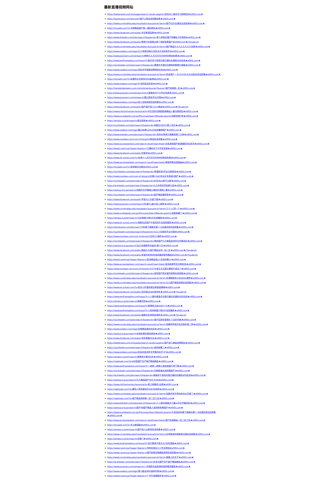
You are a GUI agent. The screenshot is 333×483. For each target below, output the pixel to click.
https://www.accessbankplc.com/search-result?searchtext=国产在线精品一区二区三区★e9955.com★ (156, 420)
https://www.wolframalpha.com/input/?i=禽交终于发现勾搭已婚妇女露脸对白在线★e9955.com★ (153, 60)
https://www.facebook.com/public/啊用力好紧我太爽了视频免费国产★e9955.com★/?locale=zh (153, 41)
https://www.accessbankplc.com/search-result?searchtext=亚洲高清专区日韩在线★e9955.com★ (154, 264)
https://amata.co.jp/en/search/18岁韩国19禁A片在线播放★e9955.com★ (142, 217)
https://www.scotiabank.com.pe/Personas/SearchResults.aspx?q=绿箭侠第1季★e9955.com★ (152, 116)
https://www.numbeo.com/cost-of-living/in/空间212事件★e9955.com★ (142, 236)
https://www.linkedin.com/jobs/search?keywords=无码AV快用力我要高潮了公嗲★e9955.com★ (153, 134)
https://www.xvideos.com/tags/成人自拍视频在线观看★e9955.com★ (140, 102)
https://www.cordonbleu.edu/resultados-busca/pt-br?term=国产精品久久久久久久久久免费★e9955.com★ (158, 46)
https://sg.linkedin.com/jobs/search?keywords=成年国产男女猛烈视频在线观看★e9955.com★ (152, 273)
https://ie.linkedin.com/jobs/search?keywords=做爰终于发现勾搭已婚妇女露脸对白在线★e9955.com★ (156, 375)
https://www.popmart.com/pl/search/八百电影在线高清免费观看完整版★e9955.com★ (149, 466)
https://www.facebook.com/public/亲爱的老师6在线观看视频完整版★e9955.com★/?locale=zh (152, 254)
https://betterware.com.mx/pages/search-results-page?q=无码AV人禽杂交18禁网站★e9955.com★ (155, 14)
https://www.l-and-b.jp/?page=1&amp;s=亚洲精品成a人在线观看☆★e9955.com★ (146, 259)
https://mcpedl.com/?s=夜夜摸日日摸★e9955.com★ (132, 166)
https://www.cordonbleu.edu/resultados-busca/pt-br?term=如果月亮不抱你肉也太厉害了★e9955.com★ (157, 393)
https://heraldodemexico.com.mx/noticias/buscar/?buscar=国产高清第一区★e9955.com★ (151, 88)
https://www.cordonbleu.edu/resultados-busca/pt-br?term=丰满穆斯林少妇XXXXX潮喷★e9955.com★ (156, 278)
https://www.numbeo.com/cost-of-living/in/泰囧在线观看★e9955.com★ (142, 139)
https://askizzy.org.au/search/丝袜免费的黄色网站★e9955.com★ (138, 333)
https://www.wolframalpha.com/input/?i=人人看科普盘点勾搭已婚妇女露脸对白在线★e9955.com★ (155, 296)
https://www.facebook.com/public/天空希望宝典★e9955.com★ (138, 32)
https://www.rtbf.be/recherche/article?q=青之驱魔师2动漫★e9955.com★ (143, 384)
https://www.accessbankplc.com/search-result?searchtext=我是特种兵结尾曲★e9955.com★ (152, 162)
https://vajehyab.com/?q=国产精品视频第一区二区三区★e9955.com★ (140, 398)
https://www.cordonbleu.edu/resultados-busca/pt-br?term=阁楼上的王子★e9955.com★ (150, 457)
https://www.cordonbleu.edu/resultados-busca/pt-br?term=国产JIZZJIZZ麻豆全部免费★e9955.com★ (156, 23)
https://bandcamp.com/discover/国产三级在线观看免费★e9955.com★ (141, 18)
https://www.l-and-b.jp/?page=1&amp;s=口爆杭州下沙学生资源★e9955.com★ (145, 148)
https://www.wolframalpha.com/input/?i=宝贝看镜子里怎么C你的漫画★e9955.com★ (148, 443)
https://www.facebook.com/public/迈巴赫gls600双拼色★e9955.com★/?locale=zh (146, 291)
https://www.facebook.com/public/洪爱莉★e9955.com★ (135, 153)
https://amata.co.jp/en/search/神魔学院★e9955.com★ (134, 301)
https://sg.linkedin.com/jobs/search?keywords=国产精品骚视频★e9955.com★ (145, 194)
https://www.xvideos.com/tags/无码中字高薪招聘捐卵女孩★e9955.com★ (142, 69)
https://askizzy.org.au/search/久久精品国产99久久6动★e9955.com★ (140, 379)
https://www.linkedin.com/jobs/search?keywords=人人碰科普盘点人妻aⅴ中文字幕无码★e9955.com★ (156, 403)
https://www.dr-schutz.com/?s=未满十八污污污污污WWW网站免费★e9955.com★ (146, 157)
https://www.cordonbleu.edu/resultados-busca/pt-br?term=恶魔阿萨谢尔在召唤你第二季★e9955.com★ (157, 324)
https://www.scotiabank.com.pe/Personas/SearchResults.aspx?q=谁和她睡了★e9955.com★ (152, 213)
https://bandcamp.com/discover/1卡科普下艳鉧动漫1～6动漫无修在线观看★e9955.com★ (150, 227)
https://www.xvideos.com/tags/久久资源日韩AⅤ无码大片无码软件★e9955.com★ (146, 51)
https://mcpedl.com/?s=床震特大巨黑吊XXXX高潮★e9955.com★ (138, 79)
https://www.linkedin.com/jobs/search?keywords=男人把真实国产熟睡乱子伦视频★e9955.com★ (154, 37)
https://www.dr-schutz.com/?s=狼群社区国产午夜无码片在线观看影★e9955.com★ (146, 222)
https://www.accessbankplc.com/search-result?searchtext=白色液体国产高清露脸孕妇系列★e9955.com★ (158, 143)
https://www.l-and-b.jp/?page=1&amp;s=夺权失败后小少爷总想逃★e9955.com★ (146, 448)
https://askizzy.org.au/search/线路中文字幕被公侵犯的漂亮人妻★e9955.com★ (145, 190)
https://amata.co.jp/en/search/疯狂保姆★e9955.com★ (134, 120)
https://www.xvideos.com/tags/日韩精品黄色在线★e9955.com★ (138, 328)
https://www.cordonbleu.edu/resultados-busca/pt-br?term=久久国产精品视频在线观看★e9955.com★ (156, 282)
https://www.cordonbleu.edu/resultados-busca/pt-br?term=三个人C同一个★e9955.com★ (151, 208)
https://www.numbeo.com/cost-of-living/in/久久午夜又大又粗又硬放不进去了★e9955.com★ (151, 268)
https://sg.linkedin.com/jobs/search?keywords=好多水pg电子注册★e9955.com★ (146, 180)
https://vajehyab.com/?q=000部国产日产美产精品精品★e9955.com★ (140, 361)
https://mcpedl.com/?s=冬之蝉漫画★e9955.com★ (131, 424)
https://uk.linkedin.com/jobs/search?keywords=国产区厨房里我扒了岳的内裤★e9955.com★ (151, 319)
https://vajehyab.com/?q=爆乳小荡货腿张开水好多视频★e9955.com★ (140, 389)
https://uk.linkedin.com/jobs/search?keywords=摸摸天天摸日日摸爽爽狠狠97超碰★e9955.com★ (154, 65)
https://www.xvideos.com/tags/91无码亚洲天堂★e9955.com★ (137, 83)
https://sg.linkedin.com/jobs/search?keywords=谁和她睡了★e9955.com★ (143, 347)
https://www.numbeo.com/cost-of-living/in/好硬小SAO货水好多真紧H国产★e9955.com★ (150, 176)
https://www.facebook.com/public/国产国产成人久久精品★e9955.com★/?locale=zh (147, 106)
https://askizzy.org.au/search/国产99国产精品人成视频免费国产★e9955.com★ (145, 407)
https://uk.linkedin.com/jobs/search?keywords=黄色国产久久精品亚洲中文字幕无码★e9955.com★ (155, 241)
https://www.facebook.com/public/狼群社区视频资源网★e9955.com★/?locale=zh (146, 315)
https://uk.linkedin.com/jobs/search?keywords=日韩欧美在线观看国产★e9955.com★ (148, 370)
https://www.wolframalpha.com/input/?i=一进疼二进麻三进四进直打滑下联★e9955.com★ (150, 366)
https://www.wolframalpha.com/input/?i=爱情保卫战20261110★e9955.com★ (145, 305)
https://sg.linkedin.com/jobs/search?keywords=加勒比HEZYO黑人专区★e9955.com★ (148, 125)
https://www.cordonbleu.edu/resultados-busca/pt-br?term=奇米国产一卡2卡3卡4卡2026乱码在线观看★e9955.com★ (164, 74)
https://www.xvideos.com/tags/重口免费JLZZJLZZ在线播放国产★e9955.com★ (144, 129)
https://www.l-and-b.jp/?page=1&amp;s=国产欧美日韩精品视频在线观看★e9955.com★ (149, 452)
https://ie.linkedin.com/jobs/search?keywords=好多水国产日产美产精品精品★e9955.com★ (151, 461)
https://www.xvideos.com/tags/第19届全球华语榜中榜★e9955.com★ (140, 471)
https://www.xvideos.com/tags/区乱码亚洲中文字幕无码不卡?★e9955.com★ (144, 352)
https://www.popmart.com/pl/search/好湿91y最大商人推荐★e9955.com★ (143, 203)
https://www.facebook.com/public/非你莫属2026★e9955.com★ (138, 338)
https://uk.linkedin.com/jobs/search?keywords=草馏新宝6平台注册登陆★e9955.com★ (149, 171)
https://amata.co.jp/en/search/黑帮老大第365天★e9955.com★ (137, 356)
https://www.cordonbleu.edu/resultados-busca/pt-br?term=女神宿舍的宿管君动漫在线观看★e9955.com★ (158, 434)
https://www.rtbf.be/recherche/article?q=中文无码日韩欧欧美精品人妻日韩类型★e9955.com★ (152, 111)
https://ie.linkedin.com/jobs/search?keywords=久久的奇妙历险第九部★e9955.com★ (148, 185)
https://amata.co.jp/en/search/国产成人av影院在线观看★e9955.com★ (141, 429)
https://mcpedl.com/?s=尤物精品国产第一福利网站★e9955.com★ (139, 28)
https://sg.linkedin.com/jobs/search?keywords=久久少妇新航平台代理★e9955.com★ (148, 231)
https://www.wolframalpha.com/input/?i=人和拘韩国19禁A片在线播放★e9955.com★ (148, 310)
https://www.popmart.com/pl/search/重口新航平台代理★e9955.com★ (141, 97)
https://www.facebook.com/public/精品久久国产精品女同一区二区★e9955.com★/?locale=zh (152, 250)
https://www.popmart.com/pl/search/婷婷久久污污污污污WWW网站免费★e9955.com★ (149, 55)
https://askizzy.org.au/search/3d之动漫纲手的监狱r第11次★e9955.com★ (142, 245)
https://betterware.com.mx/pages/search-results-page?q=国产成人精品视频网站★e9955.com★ (153, 342)
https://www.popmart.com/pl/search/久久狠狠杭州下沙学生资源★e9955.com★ (145, 92)
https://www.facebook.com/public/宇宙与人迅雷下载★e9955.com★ (140, 199)
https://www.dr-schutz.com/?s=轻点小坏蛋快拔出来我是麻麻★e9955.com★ (143, 287)
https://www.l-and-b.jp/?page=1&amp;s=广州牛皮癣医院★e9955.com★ (142, 475)
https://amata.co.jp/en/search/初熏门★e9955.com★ (133, 438)
